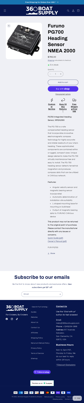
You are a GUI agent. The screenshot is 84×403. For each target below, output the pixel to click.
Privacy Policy (36, 348)
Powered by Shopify (35, 396)
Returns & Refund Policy (40, 343)
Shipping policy (58, 399)
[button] (4, 10)
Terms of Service (37, 353)
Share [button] (52, 253)
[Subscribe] (60, 294)
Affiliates (34, 333)
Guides (33, 312)
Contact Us (35, 327)
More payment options (63, 94)
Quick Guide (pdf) (55, 238)
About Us (34, 322)
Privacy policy (60, 396)
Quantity (51, 69)
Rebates (34, 317)
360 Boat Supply (23, 396)
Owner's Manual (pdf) (57, 241)
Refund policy (49, 396)
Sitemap (34, 358)
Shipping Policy (37, 338)
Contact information (71, 399)
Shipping (51, 60)
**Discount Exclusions (65, 365)
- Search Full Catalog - (39, 307)
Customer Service (51, 106)
